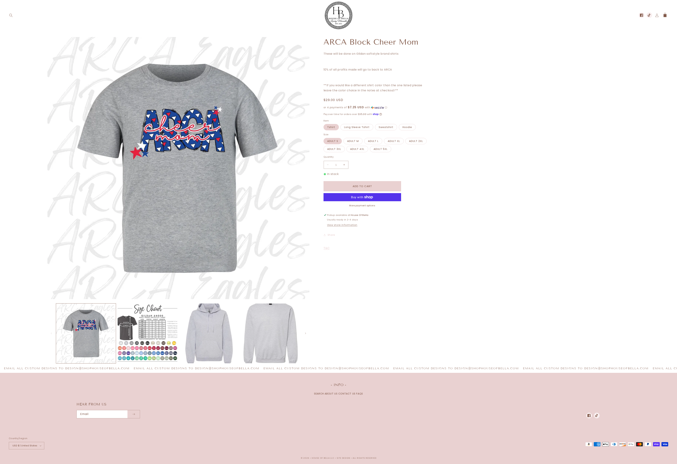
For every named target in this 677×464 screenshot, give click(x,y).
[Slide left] (51, 333)
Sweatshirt (386, 127)
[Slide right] (305, 333)
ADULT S (332, 141)
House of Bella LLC (323, 458)
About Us (331, 393)
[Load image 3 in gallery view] (209, 333)
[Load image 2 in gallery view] (147, 333)
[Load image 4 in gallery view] (270, 333)
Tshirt (331, 127)
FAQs (359, 393)
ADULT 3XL (334, 149)
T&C (327, 248)
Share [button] (331, 234)
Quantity (329, 156)
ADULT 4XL (357, 149)
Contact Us (346, 393)
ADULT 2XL (416, 141)
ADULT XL (394, 141)
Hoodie (407, 127)
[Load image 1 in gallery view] (86, 333)
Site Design (343, 458)
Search (319, 393)
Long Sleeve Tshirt (357, 127)
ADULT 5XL (381, 149)
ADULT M (353, 141)
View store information (342, 225)
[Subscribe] (133, 414)
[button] (11, 15)
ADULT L (373, 141)
